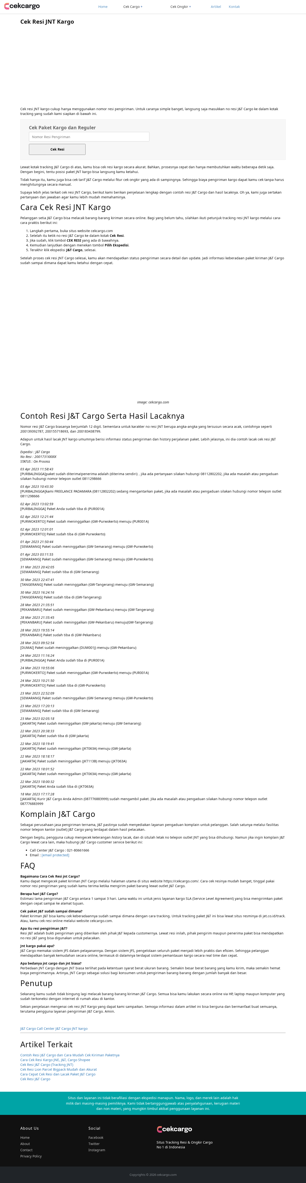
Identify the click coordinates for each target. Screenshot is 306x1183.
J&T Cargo (28, 1028)
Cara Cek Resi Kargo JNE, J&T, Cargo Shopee (55, 1060)
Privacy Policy (31, 1156)
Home (103, 6)
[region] (153, 67)
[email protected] (55, 855)
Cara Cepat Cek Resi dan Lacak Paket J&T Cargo (57, 1074)
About (25, 1143)
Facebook (95, 1137)
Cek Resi (57, 149)
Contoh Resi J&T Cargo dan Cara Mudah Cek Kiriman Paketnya (70, 1055)
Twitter (94, 1143)
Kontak (234, 6)
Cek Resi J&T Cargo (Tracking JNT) (46, 1064)
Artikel (216, 6)
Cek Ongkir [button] (179, 6)
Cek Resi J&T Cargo (35, 1079)
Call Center (46, 1028)
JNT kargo (79, 1028)
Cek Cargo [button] (131, 6)
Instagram (96, 1150)
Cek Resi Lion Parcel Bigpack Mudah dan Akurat (58, 1069)
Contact (26, 1150)
